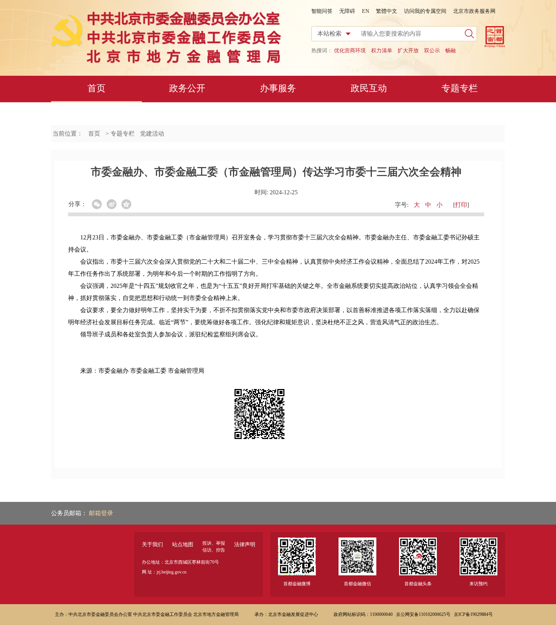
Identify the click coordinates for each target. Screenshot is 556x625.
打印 (461, 205)
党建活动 (152, 133)
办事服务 (278, 88)
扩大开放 (408, 50)
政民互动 (369, 88)
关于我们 (152, 544)
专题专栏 (459, 88)
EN (365, 11)
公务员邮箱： (70, 513)
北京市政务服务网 (474, 11)
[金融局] (166, 61)
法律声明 (244, 544)
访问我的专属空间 (425, 11)
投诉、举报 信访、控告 (213, 547)
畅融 (450, 50)
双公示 (432, 50)
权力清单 (381, 50)
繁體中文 (386, 11)
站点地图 (182, 544)
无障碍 (347, 11)
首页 (96, 88)
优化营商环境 (350, 50)
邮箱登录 (101, 513)
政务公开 (187, 88)
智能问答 (321, 11)
